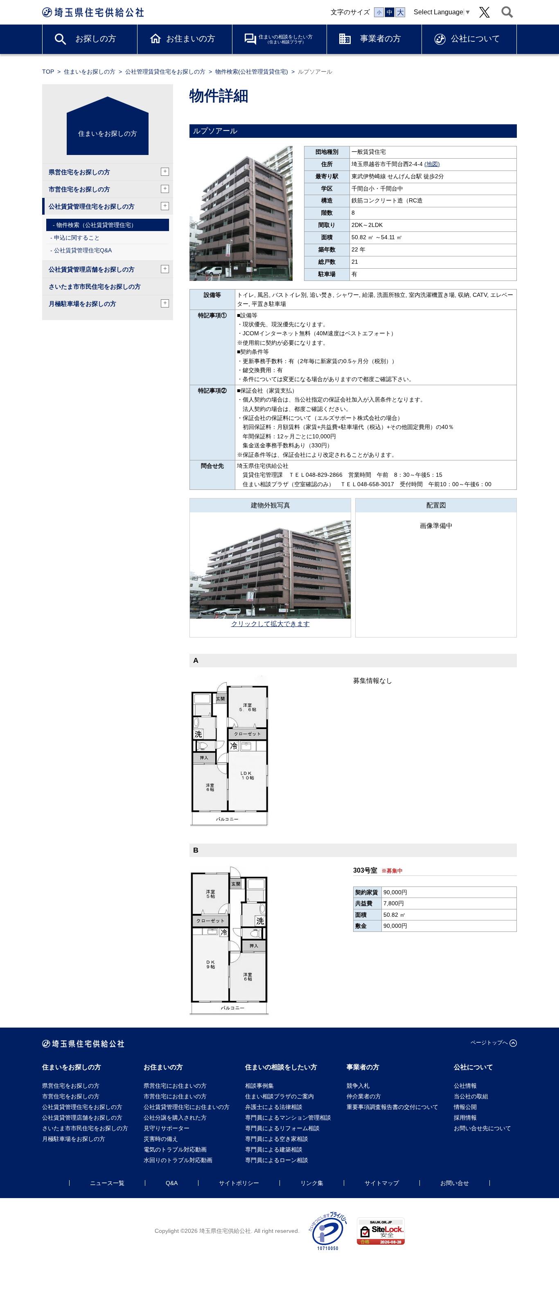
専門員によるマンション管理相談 (288, 1117)
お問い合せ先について (485, 1128)
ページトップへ (489, 1042)
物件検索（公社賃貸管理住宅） (96, 225)
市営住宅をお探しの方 (108, 189)
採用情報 (465, 1117)
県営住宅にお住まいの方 (175, 1085)
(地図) (432, 164)
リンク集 (311, 1183)
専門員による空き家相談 (276, 1139)
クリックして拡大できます (270, 623)
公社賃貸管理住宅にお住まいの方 (187, 1107)
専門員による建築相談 (273, 1149)
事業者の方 (380, 38)
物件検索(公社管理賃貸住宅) (251, 71)
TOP (48, 71)
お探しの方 (95, 38)
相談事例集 (259, 1085)
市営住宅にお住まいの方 (175, 1096)
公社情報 (465, 1085)
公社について (475, 38)
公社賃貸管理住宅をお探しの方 (108, 206)
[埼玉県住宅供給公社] (93, 12)
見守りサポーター (166, 1128)
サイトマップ (382, 1183)
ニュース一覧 (107, 1183)
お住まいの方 (190, 38)
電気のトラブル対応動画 (175, 1149)
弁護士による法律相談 (273, 1107)
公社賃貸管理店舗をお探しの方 (108, 269)
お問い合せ (454, 1183)
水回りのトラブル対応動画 (178, 1160)
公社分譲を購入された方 (175, 1117)
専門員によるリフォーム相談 (282, 1128)
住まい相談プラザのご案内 (279, 1096)
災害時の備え (161, 1139)
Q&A (172, 1183)
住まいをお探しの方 (89, 71)
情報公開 (465, 1107)
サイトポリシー (239, 1183)
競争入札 (358, 1085)
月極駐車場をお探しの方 (108, 303)
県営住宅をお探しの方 (108, 171)
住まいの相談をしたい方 (286, 39)
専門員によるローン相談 (276, 1160)
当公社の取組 (471, 1096)
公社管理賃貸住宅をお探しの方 (165, 71)
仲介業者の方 (364, 1096)
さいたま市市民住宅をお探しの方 (95, 286)
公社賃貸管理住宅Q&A (83, 250)
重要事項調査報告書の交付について (392, 1107)
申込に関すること (77, 237)
